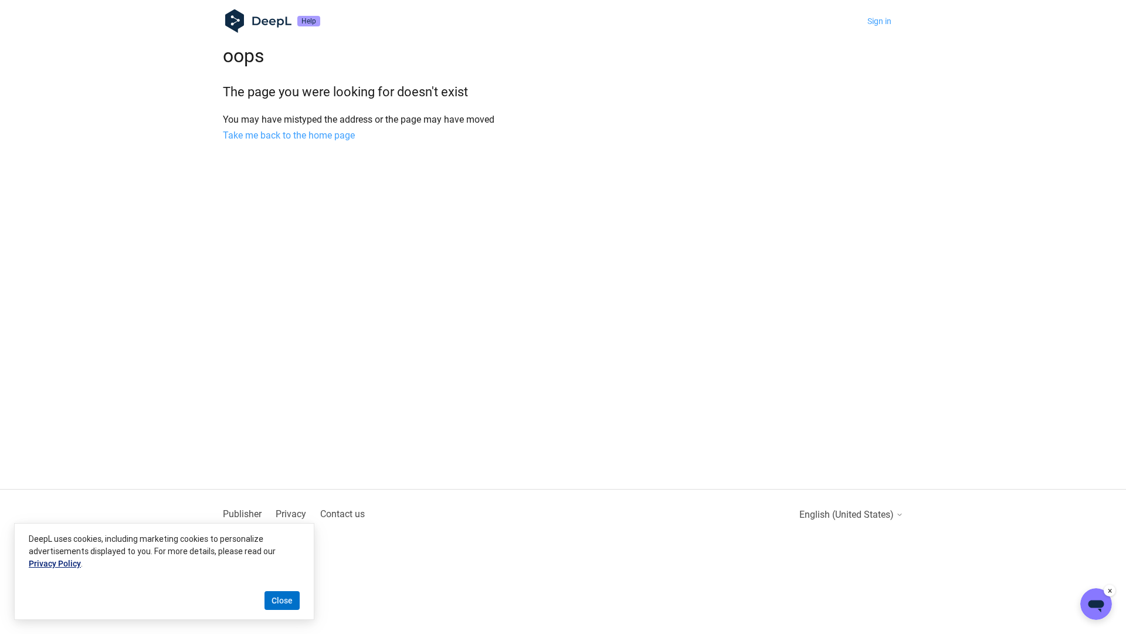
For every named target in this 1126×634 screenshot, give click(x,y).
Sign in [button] (879, 21)
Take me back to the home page (289, 135)
